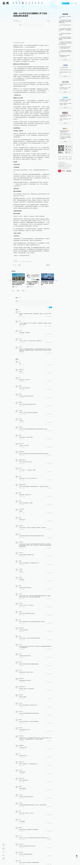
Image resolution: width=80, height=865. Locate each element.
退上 (19, 753)
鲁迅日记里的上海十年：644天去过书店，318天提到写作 (65, 88)
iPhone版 (69, 149)
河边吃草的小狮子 (21, 509)
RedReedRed (20, 770)
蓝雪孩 (20, 517)
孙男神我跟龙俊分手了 (22, 686)
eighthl (20, 819)
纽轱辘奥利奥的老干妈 (22, 459)
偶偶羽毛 (20, 394)
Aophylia (20, 636)
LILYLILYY (20, 644)
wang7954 (20, 338)
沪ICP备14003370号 (61, 162)
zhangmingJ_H (21, 711)
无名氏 (20, 321)
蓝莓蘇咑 (20, 786)
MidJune (20, 619)
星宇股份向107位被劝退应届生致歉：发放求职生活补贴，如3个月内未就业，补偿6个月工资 (65, 43)
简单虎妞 (20, 435)
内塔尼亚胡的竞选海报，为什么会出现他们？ (65, 85)
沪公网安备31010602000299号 (63, 163)
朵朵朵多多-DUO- (21, 761)
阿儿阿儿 (20, 670)
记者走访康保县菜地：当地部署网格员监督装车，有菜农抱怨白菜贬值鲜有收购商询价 (65, 21)
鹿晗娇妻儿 (20, 402)
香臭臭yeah (20, 577)
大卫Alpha (20, 330)
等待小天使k (21, 727)
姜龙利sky (20, 418)
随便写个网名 (21, 852)
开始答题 (65, 123)
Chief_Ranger (21, 794)
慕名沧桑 (20, 719)
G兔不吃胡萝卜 (21, 525)
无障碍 (75, 3)
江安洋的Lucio (21, 552)
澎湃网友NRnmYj (21, 369)
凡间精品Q (20, 410)
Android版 (69, 146)
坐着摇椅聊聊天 (21, 745)
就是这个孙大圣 (21, 443)
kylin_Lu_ (20, 533)
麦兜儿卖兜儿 (21, 603)
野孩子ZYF (20, 468)
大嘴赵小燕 (20, 611)
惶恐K (20, 811)
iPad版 (68, 152)
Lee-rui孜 (20, 835)
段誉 (19, 377)
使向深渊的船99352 (22, 451)
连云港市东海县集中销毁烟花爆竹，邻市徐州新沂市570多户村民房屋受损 (65, 51)
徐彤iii (20, 860)
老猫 (19, 311)
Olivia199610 (20, 703)
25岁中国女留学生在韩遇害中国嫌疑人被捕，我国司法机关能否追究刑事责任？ (65, 38)
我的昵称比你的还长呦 (22, 484)
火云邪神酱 (20, 569)
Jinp (19, 361)
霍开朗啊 (20, 827)
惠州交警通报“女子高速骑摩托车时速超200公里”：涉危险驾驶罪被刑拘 (65, 30)
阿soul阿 (20, 653)
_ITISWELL (20, 593)
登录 (72, 3)
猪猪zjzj (20, 492)
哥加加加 (20, 585)
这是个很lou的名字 (21, 778)
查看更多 (65, 76)
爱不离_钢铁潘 (21, 678)
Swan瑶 (20, 476)
